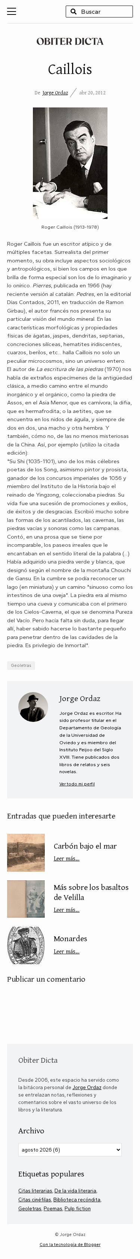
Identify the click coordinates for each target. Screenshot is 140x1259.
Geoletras (21, 665)
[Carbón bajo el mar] (26, 852)
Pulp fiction (78, 1208)
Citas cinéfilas (34, 1199)
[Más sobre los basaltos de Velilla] (26, 899)
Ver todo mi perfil (77, 784)
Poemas (53, 1208)
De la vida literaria (75, 1191)
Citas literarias (35, 1191)
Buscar (73, 11)
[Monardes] (26, 945)
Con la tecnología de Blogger (70, 1244)
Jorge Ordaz (55, 92)
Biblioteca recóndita (76, 1199)
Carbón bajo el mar (85, 851)
